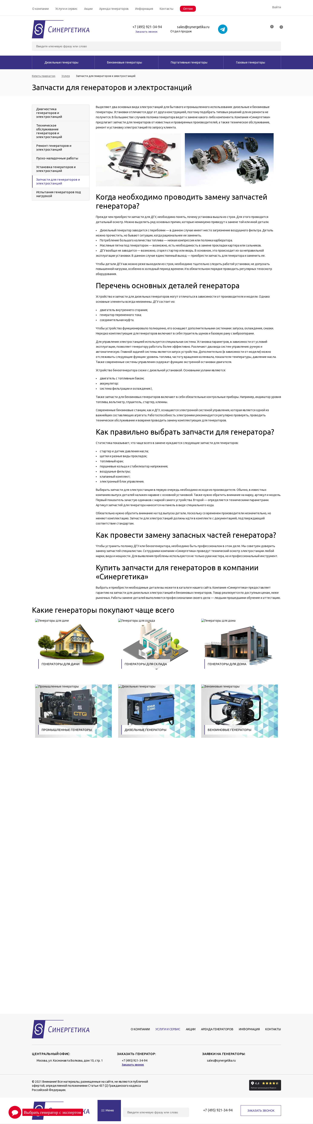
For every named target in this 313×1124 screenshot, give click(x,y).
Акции (88, 8)
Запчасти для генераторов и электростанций (58, 181)
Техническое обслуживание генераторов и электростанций (49, 131)
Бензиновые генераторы (124, 62)
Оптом (188, 8)
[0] (269, 28)
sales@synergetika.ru (193, 27)
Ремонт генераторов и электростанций (53, 147)
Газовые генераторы (250, 62)
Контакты (166, 8)
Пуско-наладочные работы (57, 158)
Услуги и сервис (66, 8)
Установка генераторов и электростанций (56, 169)
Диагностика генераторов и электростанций (49, 112)
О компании (40, 8)
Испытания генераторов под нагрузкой (58, 194)
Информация (144, 8)
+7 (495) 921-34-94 (147, 27)
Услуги (66, 76)
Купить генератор (43, 76)
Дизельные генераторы (61, 62)
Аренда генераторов (114, 8)
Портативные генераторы (189, 62)
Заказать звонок (146, 31)
